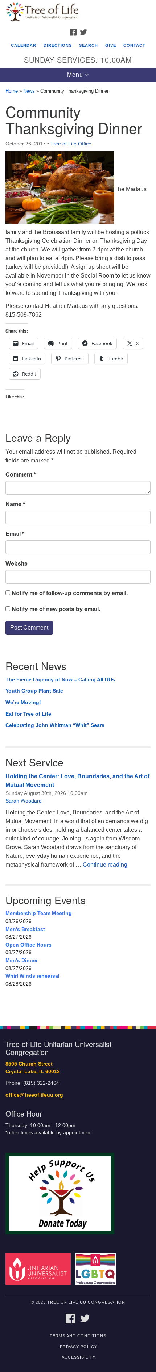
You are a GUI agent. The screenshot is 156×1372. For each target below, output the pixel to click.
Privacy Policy (78, 1347)
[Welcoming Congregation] (97, 1268)
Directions (58, 45)
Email (14, 534)
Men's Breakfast (25, 929)
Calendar (23, 45)
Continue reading (105, 864)
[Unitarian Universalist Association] (39, 1268)
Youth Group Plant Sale (34, 691)
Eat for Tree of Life (28, 714)
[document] (78, 550)
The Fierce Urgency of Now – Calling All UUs (60, 679)
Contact (134, 45)
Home (11, 91)
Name (15, 504)
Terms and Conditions (78, 1336)
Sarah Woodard (23, 801)
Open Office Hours (28, 945)
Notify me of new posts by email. (56, 609)
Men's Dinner (21, 960)
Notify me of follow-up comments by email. (70, 593)
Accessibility (78, 1357)
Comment (20, 474)
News (29, 91)
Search (88, 45)
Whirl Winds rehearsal (32, 976)
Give (110, 45)
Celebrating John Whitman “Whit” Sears (54, 725)
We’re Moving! (23, 702)
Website (16, 563)
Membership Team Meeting (38, 913)
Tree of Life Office (70, 144)
